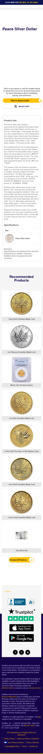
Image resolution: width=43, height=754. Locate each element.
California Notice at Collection (28, 738)
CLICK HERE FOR (21, 2)
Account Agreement (9, 696)
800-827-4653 (24, 106)
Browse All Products (18, 560)
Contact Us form (35, 688)
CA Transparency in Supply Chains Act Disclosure (21, 733)
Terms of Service (32, 742)
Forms (24, 746)
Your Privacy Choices (15, 742)
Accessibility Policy (12, 746)
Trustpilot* (7, 591)
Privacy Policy (9, 738)
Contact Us (33, 746)
